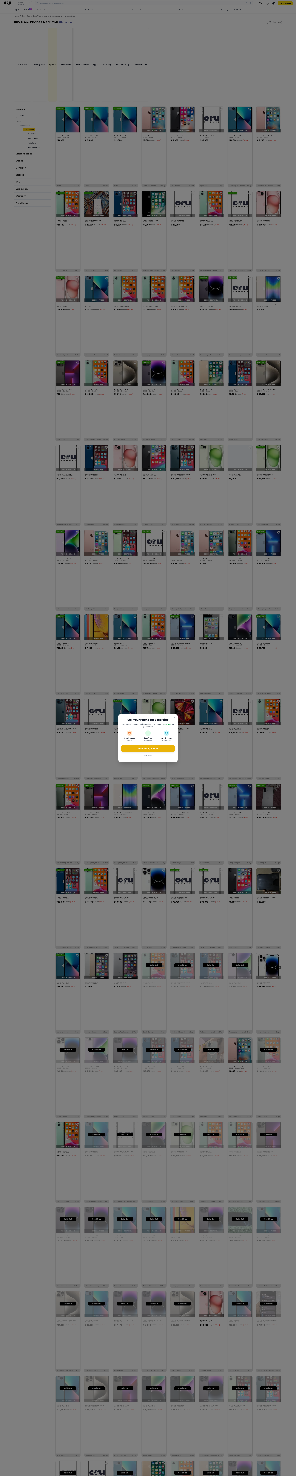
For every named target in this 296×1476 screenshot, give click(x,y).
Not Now (148, 755)
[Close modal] (174, 717)
